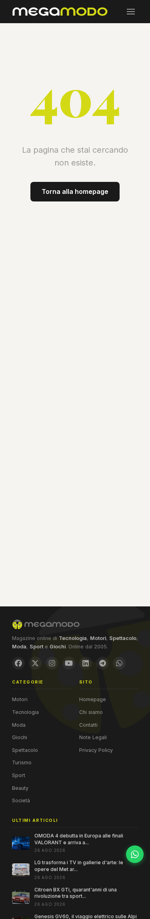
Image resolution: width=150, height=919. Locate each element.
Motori (20, 699)
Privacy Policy (96, 750)
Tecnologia (25, 712)
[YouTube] (68, 663)
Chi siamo (91, 712)
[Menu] (131, 11)
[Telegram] (102, 663)
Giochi (19, 737)
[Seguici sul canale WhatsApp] (135, 854)
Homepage (92, 699)
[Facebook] (18, 663)
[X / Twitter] (35, 663)
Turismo (22, 763)
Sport (18, 775)
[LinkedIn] (85, 663)
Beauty (20, 788)
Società (21, 800)
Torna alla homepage (75, 191)
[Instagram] (52, 663)
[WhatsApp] (119, 663)
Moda (19, 725)
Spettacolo (25, 750)
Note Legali (93, 737)
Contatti (88, 725)
